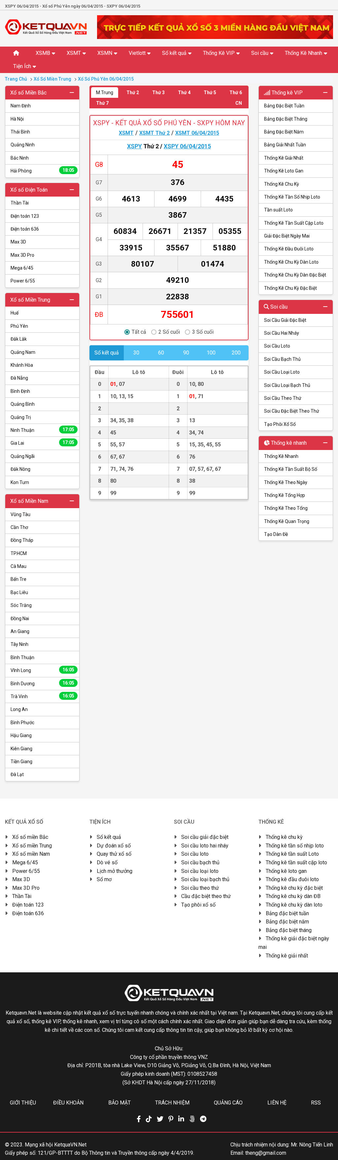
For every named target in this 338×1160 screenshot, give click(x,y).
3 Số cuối (203, 332)
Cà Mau (18, 566)
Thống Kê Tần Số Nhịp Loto (292, 197)
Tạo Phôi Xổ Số (280, 424)
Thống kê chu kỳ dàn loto (294, 905)
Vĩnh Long (42, 670)
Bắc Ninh (20, 158)
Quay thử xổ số (114, 854)
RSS (316, 1103)
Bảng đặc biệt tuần (287, 913)
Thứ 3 (158, 92)
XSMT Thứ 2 (154, 133)
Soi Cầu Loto (277, 346)
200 (236, 353)
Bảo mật (119, 1103)
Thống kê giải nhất (287, 956)
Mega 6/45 (22, 268)
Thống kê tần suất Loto (292, 854)
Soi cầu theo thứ (200, 888)
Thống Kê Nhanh (303, 53)
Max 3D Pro (22, 255)
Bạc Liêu (19, 592)
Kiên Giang (21, 748)
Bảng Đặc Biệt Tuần (284, 105)
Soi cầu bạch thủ (200, 862)
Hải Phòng (42, 170)
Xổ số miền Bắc (30, 837)
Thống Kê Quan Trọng (286, 521)
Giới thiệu (23, 1103)
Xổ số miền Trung (32, 845)
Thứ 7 (102, 103)
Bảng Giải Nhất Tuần (285, 144)
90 (186, 353)
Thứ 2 (132, 92)
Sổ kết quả (174, 53)
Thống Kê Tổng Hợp (284, 495)
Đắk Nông (20, 469)
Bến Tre (18, 579)
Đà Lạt (17, 774)
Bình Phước (22, 722)
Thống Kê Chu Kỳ (281, 184)
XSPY (134, 146)
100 (211, 353)
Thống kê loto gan (286, 871)
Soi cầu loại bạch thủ (205, 879)
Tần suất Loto (278, 209)
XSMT (74, 53)
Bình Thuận (22, 657)
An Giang (20, 631)
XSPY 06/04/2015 (187, 146)
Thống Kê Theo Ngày (285, 482)
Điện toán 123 (25, 216)
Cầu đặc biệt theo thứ (206, 896)
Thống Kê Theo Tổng (286, 508)
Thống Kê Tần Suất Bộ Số (290, 469)
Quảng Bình (23, 404)
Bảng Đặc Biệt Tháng (285, 119)
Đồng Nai (20, 618)
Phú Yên (19, 326)
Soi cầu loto (195, 854)
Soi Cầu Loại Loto (282, 372)
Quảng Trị (21, 417)
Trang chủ (16, 79)
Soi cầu (259, 53)
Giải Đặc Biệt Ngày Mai (287, 236)
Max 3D (18, 241)
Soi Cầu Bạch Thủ (282, 359)
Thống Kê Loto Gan (283, 170)
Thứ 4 (184, 92)
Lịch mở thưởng (114, 871)
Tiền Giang (21, 761)
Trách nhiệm (172, 1103)
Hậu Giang (21, 735)
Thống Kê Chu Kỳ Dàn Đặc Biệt (295, 275)
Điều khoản (68, 1103)
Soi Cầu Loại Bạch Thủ (287, 385)
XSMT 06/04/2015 (197, 133)
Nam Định (21, 105)
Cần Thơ (19, 527)
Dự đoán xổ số (114, 845)
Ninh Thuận (42, 430)
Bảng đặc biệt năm (287, 921)
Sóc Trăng (21, 605)
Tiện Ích (22, 66)
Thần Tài (20, 203)
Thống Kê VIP (219, 53)
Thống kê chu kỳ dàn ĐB (293, 896)
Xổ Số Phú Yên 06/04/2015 (106, 79)
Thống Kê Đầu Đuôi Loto (289, 248)
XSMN (104, 53)
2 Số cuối (169, 332)
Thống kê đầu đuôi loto (292, 879)
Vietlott (137, 53)
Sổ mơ (104, 879)
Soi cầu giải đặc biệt (204, 837)
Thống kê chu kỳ (284, 837)
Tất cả (139, 332)
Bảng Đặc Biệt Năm (284, 131)
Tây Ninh (19, 644)
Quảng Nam (23, 352)
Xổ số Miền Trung (52, 79)
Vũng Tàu (20, 514)
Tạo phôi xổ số (198, 905)
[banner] (215, 37)
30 (136, 353)
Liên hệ (277, 1103)
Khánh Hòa (22, 365)
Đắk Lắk (19, 339)
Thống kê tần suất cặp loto (296, 862)
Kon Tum (20, 482)
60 (161, 353)
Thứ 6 (235, 92)
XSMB (43, 53)
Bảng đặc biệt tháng (289, 930)
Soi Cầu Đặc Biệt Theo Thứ (291, 411)
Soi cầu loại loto (200, 871)
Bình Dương (42, 683)
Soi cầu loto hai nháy (204, 845)
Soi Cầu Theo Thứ (282, 398)
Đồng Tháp (22, 540)
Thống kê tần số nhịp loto (295, 845)
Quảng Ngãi (23, 456)
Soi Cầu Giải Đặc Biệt (285, 320)
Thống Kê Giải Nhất (283, 158)
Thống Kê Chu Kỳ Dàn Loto (291, 262)
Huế (14, 313)
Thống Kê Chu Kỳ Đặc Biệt (290, 288)
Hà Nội (17, 119)
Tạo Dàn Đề (276, 534)
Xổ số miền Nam (31, 854)
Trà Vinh (42, 696)
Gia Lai (42, 443)
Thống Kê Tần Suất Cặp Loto (293, 223)
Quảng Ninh (23, 144)
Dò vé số (107, 862)
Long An (19, 709)
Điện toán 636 (25, 229)
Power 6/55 (23, 280)
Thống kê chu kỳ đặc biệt (294, 888)
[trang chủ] (46, 33)
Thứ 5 (210, 92)
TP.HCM (19, 553)
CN (238, 103)
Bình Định (20, 391)
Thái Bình (20, 131)
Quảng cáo (228, 1103)
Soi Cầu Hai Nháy (281, 333)
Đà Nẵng (19, 378)
